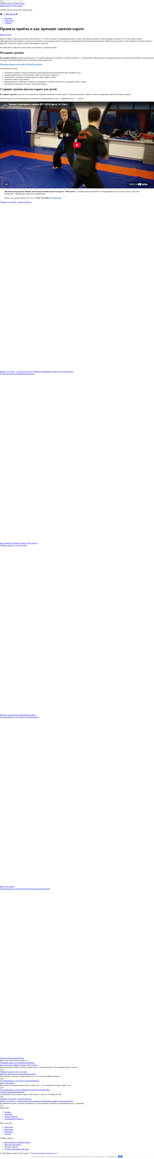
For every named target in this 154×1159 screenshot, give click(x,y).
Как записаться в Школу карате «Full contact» (19, 543)
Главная (8, 1112)
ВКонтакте (9, 1127)
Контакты (8, 18)
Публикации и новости (14, 1119)
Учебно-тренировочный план (12, 1058)
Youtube (8, 1134)
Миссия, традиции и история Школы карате (18, 715)
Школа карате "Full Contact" (11, 6)
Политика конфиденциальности (44, 1153)
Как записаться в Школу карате (17, 1142)
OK (120, 1156)
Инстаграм (9, 1129)
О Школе (8, 23)
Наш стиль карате (7, 886)
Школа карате (5, 35)
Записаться (9, 21)
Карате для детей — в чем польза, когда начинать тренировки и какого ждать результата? (36, 371)
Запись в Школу (11, 1117)
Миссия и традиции (13, 1145)
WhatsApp (56, 198)
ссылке (16, 198)
